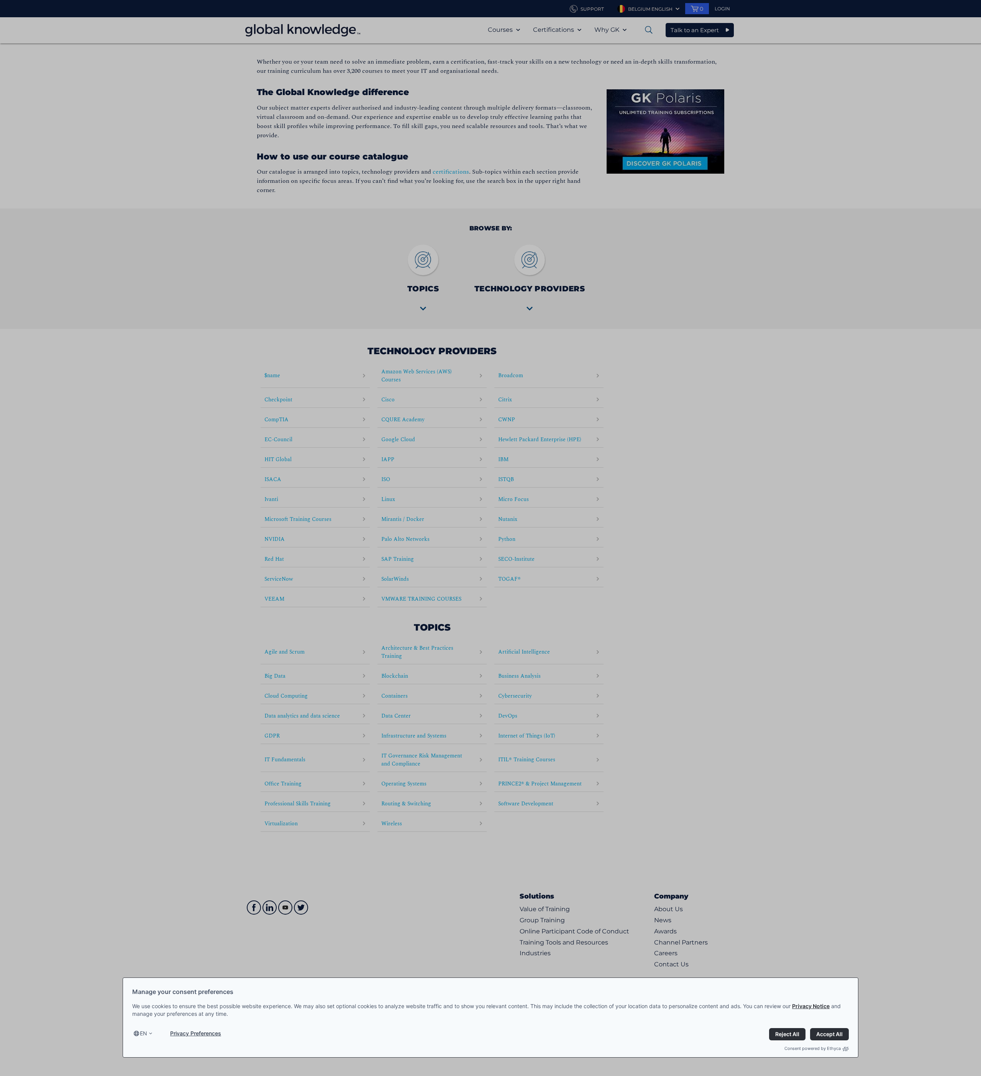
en (143, 1033)
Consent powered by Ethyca (812, 1048)
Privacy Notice (811, 1006)
